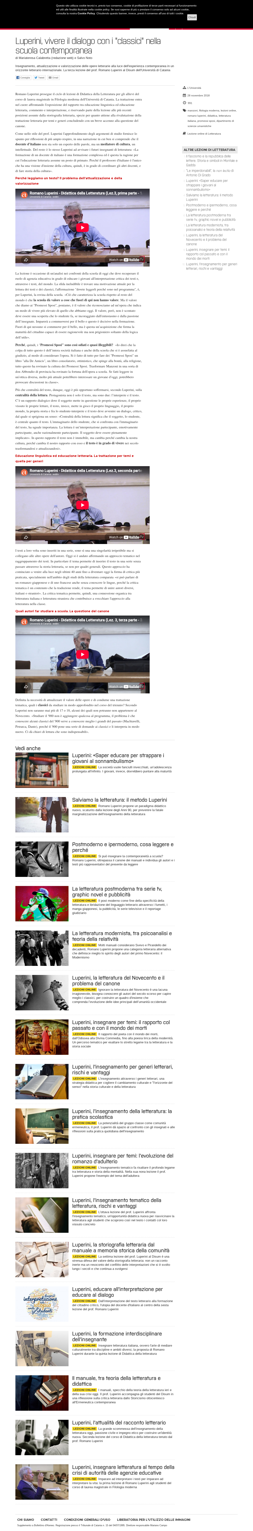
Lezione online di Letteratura (204, 133)
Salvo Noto (84, 58)
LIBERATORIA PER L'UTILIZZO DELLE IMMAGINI (153, 1520)
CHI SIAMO (25, 1520)
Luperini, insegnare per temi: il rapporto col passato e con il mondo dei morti (207, 254)
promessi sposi (206, 120)
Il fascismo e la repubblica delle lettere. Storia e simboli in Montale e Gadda (212, 160)
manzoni (193, 110)
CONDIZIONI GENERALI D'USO (87, 1520)
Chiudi (192, 17)
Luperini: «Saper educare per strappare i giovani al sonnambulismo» (207, 185)
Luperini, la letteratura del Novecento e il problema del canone (206, 239)
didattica (212, 115)
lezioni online (228, 110)
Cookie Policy (86, 13)
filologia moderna (209, 110)
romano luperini (197, 115)
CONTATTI (49, 1520)
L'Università (194, 87)
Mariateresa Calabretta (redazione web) (46, 58)
